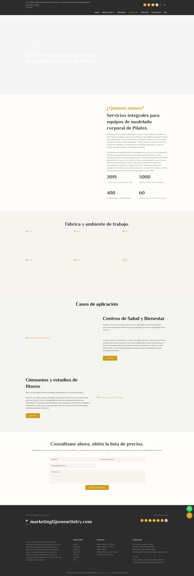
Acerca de (40, 47)
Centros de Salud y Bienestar (134, 318)
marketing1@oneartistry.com (61, 521)
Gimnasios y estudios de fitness (51, 383)
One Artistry (30, 47)
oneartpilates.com (92, 573)
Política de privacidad (119, 573)
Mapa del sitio (106, 573)
